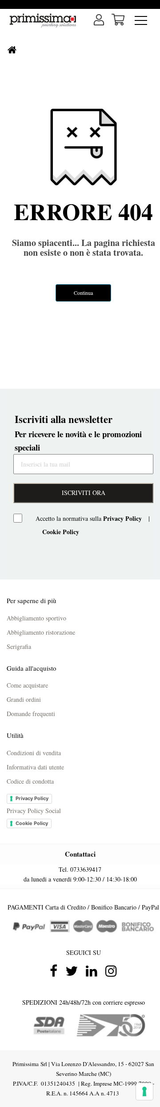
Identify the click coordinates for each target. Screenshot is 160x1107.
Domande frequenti (31, 713)
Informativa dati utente (35, 767)
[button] (118, 19)
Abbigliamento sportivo (36, 618)
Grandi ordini (24, 699)
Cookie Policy (32, 823)
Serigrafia (19, 646)
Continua (83, 292)
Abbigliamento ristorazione (41, 632)
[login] (99, 19)
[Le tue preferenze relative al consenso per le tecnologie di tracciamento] (144, 1091)
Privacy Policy (32, 798)
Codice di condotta (30, 781)
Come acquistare (27, 685)
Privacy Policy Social (34, 810)
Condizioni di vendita (34, 753)
